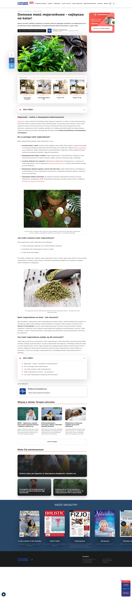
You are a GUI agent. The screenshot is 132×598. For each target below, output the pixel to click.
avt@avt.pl (105, 562)
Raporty (106, 3)
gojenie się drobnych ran (56, 163)
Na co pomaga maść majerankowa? (36, 366)
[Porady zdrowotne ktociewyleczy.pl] (4, 594)
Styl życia (100, 3)
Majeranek (21, 121)
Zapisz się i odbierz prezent (102, 28)
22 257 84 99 (108, 559)
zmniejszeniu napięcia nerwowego (33, 181)
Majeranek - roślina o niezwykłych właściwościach (40, 363)
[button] (17, 90)
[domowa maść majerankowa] (52, 209)
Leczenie (50, 3)
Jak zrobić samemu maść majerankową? (37, 369)
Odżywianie (57, 3)
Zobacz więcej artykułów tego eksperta (39, 392)
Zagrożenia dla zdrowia (90, 3)
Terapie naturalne (66, 3)
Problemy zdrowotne (40, 3)
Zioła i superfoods (77, 3)
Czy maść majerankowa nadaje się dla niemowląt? (41, 374)
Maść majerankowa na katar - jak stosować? (39, 372)
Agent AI (31, 3)
